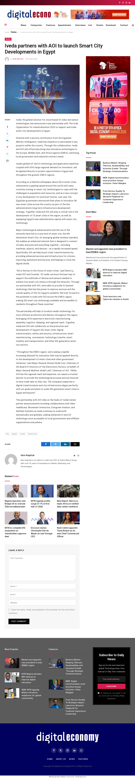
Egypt (14, 434)
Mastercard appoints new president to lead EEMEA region (106, 250)
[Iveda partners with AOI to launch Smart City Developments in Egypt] (42, 89)
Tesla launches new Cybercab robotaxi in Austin (116, 297)
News (23, 25)
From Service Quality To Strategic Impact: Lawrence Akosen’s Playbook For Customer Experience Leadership (116, 197)
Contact (124, 25)
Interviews (80, 25)
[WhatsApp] (7, 153)
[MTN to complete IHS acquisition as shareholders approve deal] (16, 518)
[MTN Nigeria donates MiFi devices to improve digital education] (93, 273)
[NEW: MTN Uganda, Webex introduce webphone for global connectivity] (93, 287)
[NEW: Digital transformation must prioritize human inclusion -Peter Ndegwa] (93, 181)
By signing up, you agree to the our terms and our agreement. (112, 696)
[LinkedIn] (7, 140)
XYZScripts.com (80, 777)
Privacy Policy (119, 696)
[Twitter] (7, 133)
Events (100, 25)
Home (13, 32)
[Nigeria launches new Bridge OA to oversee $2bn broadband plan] (16, 491)
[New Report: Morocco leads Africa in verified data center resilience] (68, 491)
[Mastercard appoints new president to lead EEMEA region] (108, 232)
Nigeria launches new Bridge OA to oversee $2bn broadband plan (15, 504)
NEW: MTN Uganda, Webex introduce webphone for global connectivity (115, 286)
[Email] (7, 160)
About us (61, 759)
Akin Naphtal (18, 59)
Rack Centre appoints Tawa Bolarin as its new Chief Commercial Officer (68, 532)
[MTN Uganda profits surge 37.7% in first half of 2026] (42, 491)
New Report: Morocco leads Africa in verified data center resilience (68, 504)
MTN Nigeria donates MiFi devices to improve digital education (115, 273)
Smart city (32, 434)
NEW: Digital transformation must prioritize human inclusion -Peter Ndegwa (116, 181)
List (90, 25)
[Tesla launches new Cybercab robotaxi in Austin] (93, 300)
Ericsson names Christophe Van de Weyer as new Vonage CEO (41, 532)
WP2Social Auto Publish (57, 777)
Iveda (22, 434)
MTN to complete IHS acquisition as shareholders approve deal (15, 532)
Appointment (64, 25)
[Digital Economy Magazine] (34, 15)
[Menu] (5, 25)
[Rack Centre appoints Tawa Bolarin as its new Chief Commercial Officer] (68, 518)
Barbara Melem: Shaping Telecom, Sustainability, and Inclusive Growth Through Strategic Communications (116, 167)
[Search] (132, 25)
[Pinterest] (7, 147)
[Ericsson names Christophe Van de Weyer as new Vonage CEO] (42, 518)
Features (50, 25)
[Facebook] (7, 127)
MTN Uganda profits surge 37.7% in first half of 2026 (40, 504)
